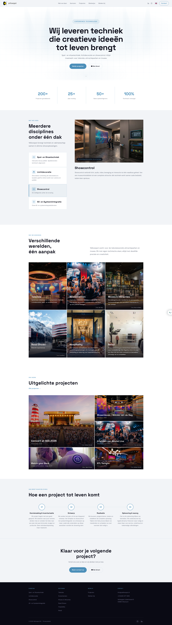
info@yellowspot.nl (124, 599)
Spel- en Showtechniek (36, 599)
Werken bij (101, 3)
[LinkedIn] (148, 3)
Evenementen (62, 603)
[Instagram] (151, 3)
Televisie (61, 599)
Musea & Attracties (64, 606)
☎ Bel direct (95, 66)
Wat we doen (62, 3)
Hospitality (61, 614)
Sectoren (73, 3)
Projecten (82, 3)
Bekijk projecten (78, 66)
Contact (164, 3)
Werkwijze (91, 3)
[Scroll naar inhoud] (86, 76)
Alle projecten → (35, 395)
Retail (60, 617)
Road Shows (62, 610)
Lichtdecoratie (33, 603)
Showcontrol (33, 606)
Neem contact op (78, 576)
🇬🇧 (156, 3)
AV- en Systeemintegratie (37, 610)
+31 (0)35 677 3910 (124, 603)
